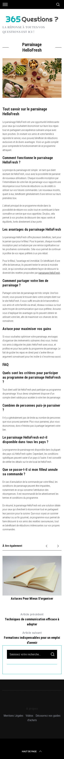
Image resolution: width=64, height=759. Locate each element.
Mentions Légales (13, 715)
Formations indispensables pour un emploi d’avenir (32, 637)
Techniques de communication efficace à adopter (32, 619)
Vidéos (29, 715)
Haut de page (29, 751)
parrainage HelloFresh (49, 272)
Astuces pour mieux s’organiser (32, 598)
